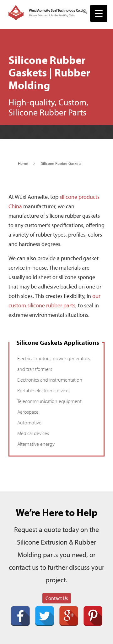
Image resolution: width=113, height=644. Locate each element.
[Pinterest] (93, 616)
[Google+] (69, 616)
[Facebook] (20, 616)
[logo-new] (46, 12)
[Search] (82, 12)
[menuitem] (82, 12)
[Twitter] (45, 616)
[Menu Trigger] (98, 13)
